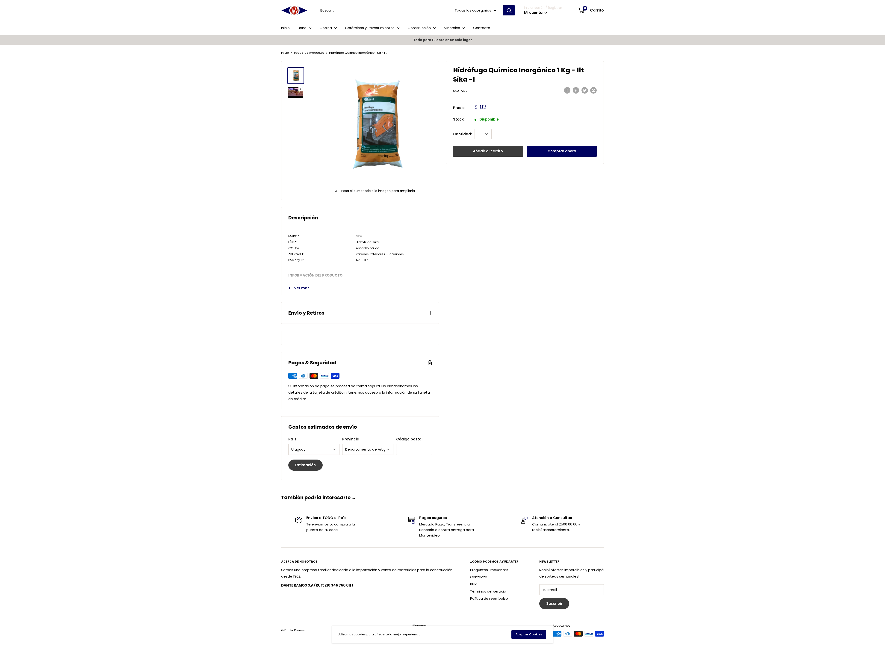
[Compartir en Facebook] (567, 90)
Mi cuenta (533, 12)
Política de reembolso (489, 598)
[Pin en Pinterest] (576, 90)
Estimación (305, 465)
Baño (302, 27)
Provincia (350, 439)
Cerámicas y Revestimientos (370, 27)
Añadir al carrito (488, 151)
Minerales (452, 27)
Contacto (481, 27)
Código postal (409, 439)
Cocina (326, 27)
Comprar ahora (562, 151)
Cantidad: (462, 134)
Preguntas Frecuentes (489, 569)
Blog (474, 584)
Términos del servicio (488, 591)
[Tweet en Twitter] (584, 90)
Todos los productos (309, 52)
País (292, 439)
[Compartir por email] (593, 90)
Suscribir (554, 603)
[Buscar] (509, 10)
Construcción (419, 27)
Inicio (285, 27)
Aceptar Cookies (529, 634)
